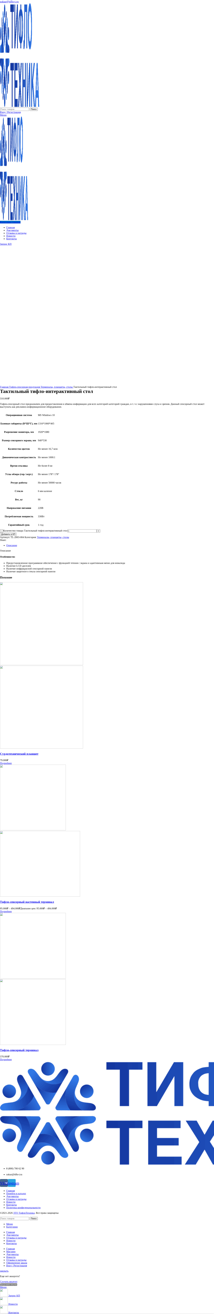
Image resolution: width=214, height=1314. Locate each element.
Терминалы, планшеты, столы (57, 387)
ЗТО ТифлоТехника (24, 1213)
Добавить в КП (8, 534)
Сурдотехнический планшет (19, 753)
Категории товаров (10, 222)
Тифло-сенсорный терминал (19, 1050)
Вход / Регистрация (16, 1265)
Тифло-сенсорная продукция (25, 387)
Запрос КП (6, 244)
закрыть (4, 1271)
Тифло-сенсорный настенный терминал (27, 902)
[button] (6, 763)
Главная (4, 387)
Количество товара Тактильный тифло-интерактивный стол (35, 530)
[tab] (110, 545)
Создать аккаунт (8, 1281)
